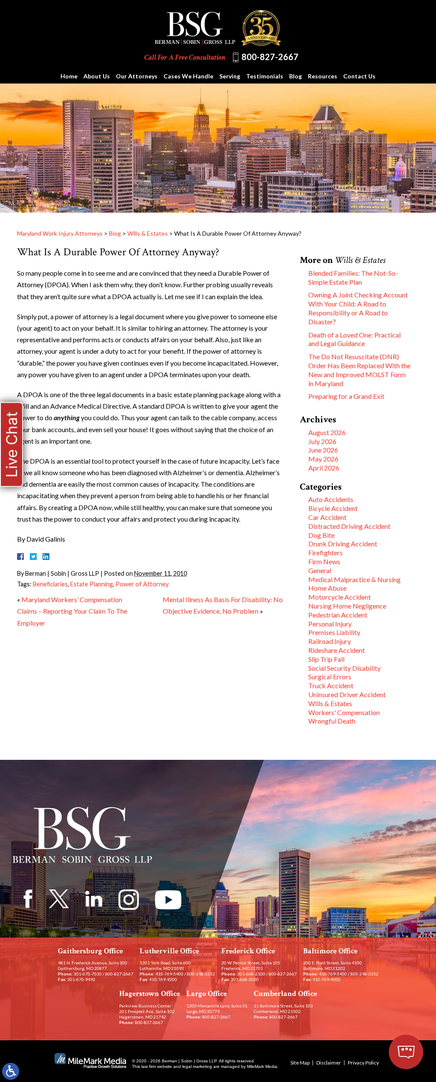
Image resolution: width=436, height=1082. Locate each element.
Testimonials (264, 76)
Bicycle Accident (333, 508)
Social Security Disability (344, 668)
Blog (295, 76)
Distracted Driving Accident (349, 526)
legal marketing (197, 1066)
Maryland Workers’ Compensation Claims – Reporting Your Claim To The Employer (72, 610)
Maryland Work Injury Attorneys (60, 233)
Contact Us (359, 76)
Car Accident (327, 517)
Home (68, 76)
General (319, 570)
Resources (322, 76)
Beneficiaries (50, 584)
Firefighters (325, 552)
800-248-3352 (201, 973)
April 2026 (323, 468)
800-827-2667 (269, 56)
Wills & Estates (147, 233)
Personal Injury (330, 624)
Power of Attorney (142, 584)
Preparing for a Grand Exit (346, 396)
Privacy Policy (363, 1062)
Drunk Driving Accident (342, 544)
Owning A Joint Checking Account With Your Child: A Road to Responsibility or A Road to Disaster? (358, 308)
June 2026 (323, 450)
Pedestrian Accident (337, 615)
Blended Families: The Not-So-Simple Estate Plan (353, 277)
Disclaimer (328, 1062)
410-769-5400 (169, 973)
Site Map (300, 1062)
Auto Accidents (330, 499)
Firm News (324, 561)
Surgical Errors (329, 676)
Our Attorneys (137, 76)
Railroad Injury (329, 641)
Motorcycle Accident (339, 597)
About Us (96, 76)
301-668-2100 (251, 973)
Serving (229, 76)
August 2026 (327, 432)
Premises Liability (334, 632)
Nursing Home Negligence (347, 606)
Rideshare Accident (336, 650)
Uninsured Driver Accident (347, 694)
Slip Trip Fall (326, 659)
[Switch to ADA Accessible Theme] (10, 1071)
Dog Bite (321, 535)
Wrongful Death (332, 721)
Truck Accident (330, 685)
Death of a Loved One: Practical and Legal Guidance (354, 339)
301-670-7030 (88, 973)
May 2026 (323, 459)
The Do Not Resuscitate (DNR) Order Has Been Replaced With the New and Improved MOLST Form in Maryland (359, 369)
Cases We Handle (188, 76)
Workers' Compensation (344, 712)
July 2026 (322, 441)
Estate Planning (91, 584)
